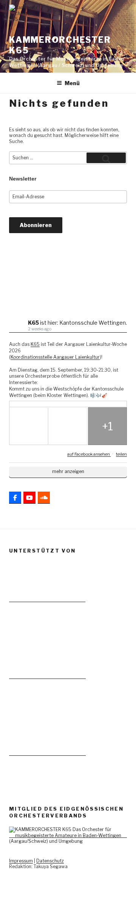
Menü (72, 83)
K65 (35, 344)
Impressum (21, 861)
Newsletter (22, 179)
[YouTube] (29, 498)
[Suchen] (106, 158)
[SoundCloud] (44, 498)
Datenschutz (50, 861)
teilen (121, 454)
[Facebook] (15, 498)
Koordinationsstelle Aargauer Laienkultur (55, 357)
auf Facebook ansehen (89, 454)
